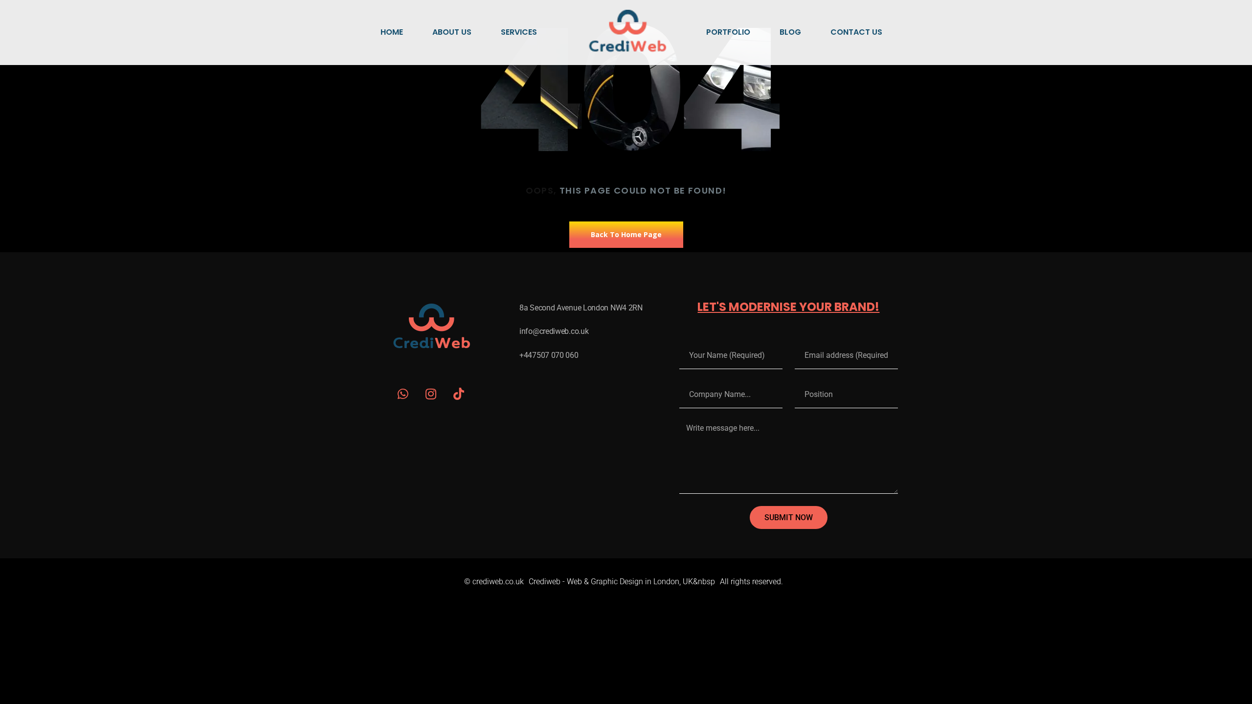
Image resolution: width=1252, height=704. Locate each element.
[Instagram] (431, 394)
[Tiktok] (459, 394)
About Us (451, 32)
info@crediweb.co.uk (553, 331)
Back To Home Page (626, 234)
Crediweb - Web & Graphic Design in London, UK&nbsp (622, 581)
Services (519, 32)
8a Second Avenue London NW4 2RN (581, 307)
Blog (790, 32)
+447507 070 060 (549, 355)
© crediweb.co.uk (494, 581)
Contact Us (856, 32)
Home (391, 32)
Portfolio (728, 32)
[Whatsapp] (403, 394)
